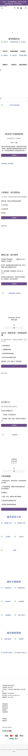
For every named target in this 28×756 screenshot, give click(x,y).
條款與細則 (5, 704)
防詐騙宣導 (5, 712)
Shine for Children (7, 727)
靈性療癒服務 (14, 632)
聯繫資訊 (4, 720)
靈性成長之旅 (14, 516)
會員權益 (4, 718)
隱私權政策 (5, 706)
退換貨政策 (5, 708)
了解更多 (14, 155)
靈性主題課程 (14, 581)
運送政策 (4, 710)
